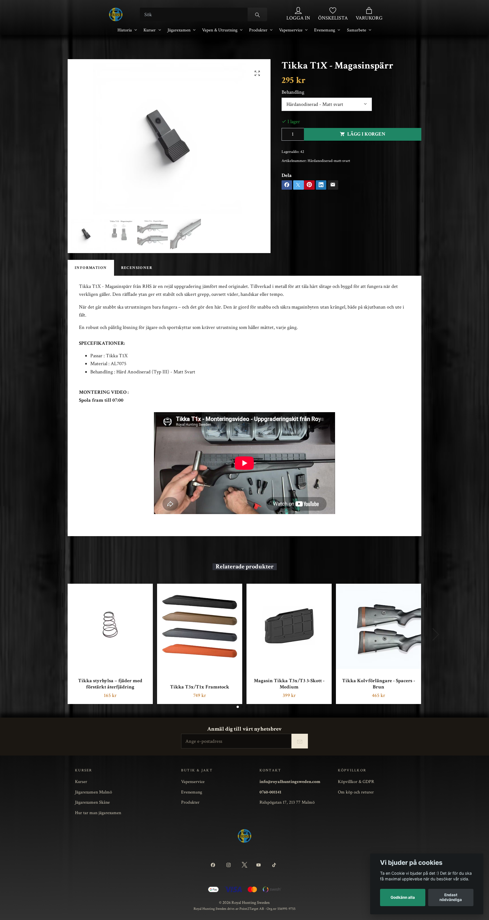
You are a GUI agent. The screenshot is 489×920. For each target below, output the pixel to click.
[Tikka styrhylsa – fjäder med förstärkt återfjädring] (110, 626)
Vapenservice (291, 30)
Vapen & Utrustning (219, 30)
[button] (238, 707)
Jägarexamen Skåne (92, 802)
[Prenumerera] (299, 741)
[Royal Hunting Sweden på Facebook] (214, 865)
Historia (124, 30)
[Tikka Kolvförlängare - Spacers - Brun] (378, 626)
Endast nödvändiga (450, 897)
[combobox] (327, 104)
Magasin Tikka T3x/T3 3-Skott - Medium (289, 683)
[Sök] (257, 14)
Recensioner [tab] (137, 267)
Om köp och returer (356, 792)
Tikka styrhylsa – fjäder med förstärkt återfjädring (110, 683)
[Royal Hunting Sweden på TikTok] (275, 865)
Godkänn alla (403, 897)
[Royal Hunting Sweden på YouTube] (259, 865)
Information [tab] (91, 267)
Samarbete (356, 30)
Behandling (293, 92)
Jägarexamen (179, 30)
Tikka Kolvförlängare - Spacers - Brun (378, 683)
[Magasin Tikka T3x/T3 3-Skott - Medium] (289, 626)
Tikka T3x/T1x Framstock (199, 687)
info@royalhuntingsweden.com (289, 781)
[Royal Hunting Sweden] (116, 14)
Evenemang (324, 30)
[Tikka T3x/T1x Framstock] (199, 626)
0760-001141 (270, 792)
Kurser (149, 30)
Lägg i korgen (366, 134)
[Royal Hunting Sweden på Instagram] (229, 865)
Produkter (258, 30)
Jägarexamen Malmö (93, 792)
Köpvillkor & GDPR (356, 781)
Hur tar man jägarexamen (98, 813)
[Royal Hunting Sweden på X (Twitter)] (244, 865)
